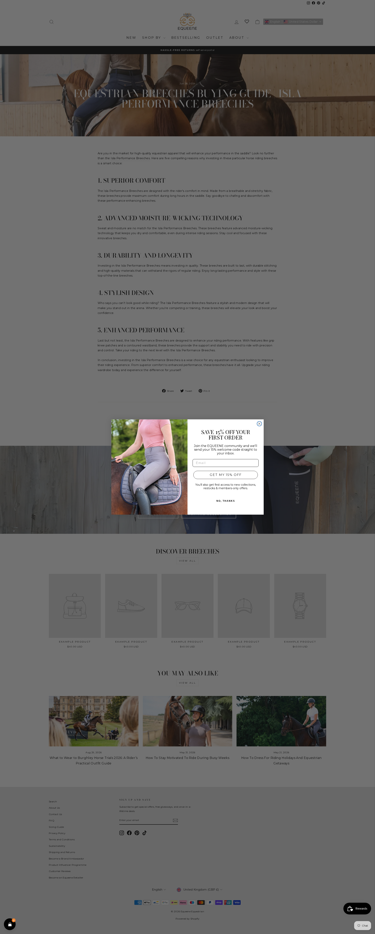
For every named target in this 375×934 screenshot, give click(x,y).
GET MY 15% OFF (226, 475)
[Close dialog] (259, 423)
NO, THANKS (225, 501)
